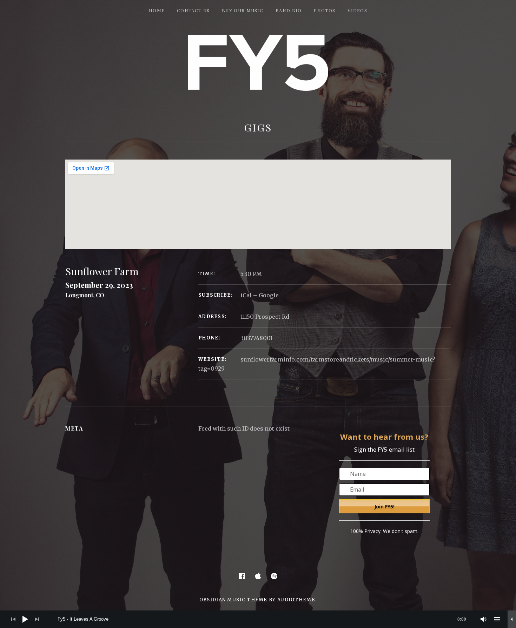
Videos (357, 10)
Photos (324, 10)
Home (157, 10)
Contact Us (193, 10)
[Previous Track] (13, 619)
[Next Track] (37, 619)
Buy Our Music (242, 10)
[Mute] (483, 619)
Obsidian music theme (233, 600)
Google (269, 295)
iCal (246, 295)
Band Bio (289, 10)
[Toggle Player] (512, 619)
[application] (258, 619)
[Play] (25, 619)
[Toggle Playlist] (497, 619)
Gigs (258, 127)
